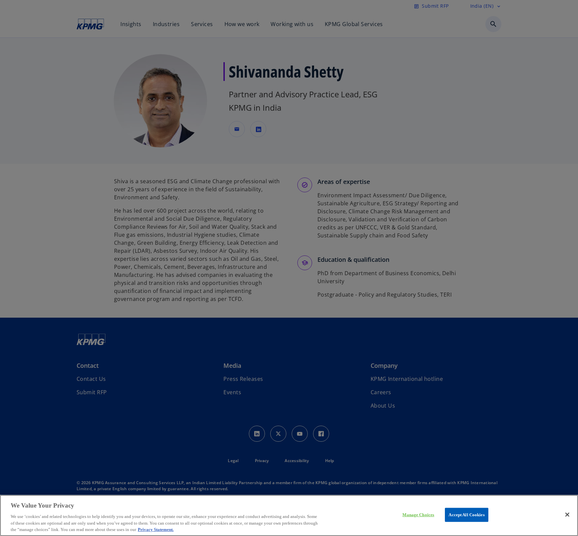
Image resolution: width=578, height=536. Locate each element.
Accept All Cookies (466, 514)
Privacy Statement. (156, 529)
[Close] (567, 514)
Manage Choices (418, 514)
